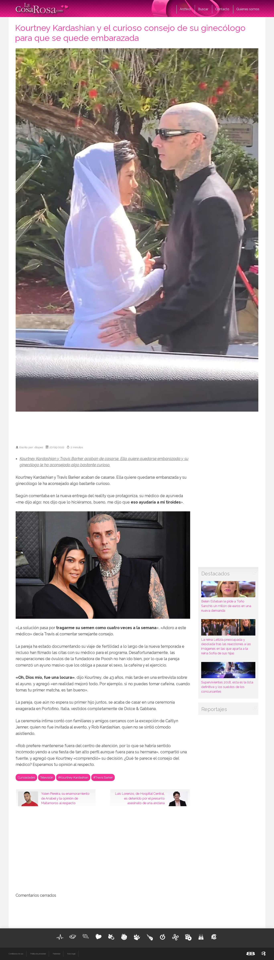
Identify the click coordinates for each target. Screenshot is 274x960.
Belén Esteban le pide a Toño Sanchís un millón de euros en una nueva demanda (226, 605)
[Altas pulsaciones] (60, 937)
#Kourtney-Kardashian (73, 777)
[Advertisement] (137, 427)
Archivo (185, 9)
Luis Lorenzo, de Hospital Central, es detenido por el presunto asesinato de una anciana (140, 798)
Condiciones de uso (16, 954)
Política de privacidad (38, 954)
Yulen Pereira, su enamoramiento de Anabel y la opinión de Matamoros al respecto (65, 798)
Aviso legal (71, 954)
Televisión (46, 777)
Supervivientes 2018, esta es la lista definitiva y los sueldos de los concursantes (227, 686)
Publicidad (56, 954)
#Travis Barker (103, 777)
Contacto (222, 9)
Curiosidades (26, 777)
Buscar (203, 9)
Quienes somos (247, 9)
